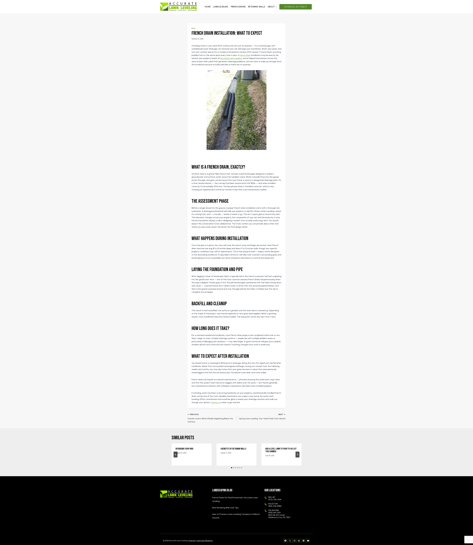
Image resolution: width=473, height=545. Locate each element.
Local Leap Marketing (205, 541)
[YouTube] (308, 541)
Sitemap (192, 541)
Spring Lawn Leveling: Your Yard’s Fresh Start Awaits (262, 417)
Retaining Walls (256, 6)
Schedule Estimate (295, 7)
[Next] (297, 454)
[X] (290, 541)
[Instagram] (294, 541)
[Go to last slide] (175, 454)
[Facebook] (285, 541)
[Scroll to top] (467, 535)
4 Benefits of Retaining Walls (233, 448)
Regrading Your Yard (184, 448)
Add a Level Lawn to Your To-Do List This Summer (281, 450)
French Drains (238, 6)
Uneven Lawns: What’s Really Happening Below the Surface (210, 418)
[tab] (231, 467)
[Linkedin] (303, 541)
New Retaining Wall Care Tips (225, 507)
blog (193, 28)
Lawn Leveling (220, 6)
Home (208, 6)
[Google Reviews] (299, 541)
